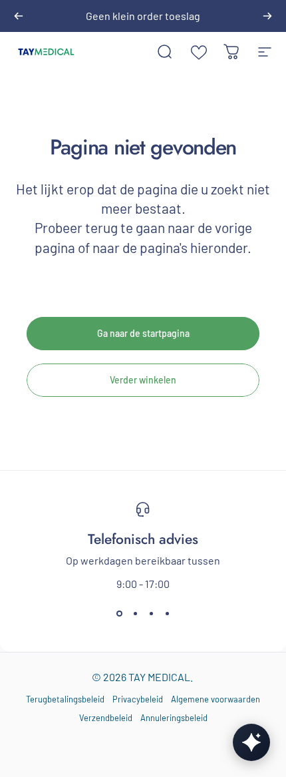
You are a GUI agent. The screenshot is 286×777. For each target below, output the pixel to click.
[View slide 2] (135, 614)
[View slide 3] (151, 614)
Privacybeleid (137, 699)
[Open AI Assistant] (251, 742)
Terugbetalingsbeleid (65, 699)
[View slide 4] (167, 614)
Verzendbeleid (105, 717)
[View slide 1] (119, 614)
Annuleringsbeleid (174, 717)
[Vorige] (18, 16)
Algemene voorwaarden (215, 699)
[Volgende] (267, 16)
